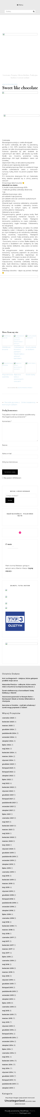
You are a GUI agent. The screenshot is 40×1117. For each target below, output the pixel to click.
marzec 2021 (7, 830)
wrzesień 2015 (8, 995)
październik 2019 (9, 857)
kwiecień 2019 (8, 880)
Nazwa (4, 445)
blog (6, 1097)
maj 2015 (5, 1011)
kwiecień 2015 (8, 1014)
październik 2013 (9, 1084)
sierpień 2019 (7, 864)
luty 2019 (5, 887)
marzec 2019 (7, 883)
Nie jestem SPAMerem (12, 478)
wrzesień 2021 (8, 806)
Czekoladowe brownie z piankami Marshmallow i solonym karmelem (19, 352)
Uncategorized (9, 84)
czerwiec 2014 (8, 1053)
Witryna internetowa (9, 462)
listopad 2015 (7, 987)
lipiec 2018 (6, 914)
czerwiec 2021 (8, 818)
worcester (28, 1101)
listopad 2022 (7, 772)
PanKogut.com (25, 1113)
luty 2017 (5, 953)
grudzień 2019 (8, 853)
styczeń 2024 (7, 760)
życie (23, 1104)
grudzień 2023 (8, 764)
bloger (11, 1097)
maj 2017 (5, 941)
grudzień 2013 (8, 1076)
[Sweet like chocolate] (20, 93)
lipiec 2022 (6, 779)
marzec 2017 (7, 949)
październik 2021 (9, 803)
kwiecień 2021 (8, 826)
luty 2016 (5, 976)
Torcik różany (30, 375)
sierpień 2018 (7, 910)
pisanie (25, 1097)
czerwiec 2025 (8, 718)
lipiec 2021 (6, 814)
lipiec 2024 (6, 745)
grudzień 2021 (8, 795)
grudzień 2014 (8, 1030)
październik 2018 (9, 903)
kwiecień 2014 (8, 1061)
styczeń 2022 (7, 791)
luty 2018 (5, 934)
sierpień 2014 (7, 1045)
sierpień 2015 (7, 999)
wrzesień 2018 (8, 907)
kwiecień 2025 (8, 722)
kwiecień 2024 (8, 753)
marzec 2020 (7, 841)
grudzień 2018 (8, 895)
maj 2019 (5, 876)
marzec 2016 (7, 972)
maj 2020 (5, 833)
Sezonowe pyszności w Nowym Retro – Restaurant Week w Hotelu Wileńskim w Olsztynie (18, 699)
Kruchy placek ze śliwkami (31, 348)
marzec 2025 (7, 726)
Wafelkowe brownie (6, 348)
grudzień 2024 (8, 729)
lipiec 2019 (6, 868)
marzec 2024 (7, 756)
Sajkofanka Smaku (25, 387)
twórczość (31, 1097)
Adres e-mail (6, 454)
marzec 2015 (7, 1018)
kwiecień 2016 (8, 968)
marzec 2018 (7, 930)
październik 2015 (9, 991)
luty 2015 (5, 1022)
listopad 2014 (7, 1034)
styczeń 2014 (7, 1072)
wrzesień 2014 (8, 1041)
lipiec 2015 (6, 1003)
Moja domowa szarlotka (7, 376)
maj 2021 (5, 822)
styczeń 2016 (7, 980)
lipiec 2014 (6, 1049)
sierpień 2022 (7, 776)
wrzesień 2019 (8, 860)
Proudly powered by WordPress (17, 1111)
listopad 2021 (7, 799)
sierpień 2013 (7, 1088)
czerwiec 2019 (8, 872)
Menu (21, 5)
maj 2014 (5, 1057)
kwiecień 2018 (8, 926)
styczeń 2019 (7, 891)
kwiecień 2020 (8, 837)
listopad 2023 (7, 768)
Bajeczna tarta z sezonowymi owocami (18, 378)
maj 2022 (5, 783)
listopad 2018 (7, 899)
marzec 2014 (7, 1065)
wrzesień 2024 (8, 737)
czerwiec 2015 (8, 1007)
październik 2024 (9, 733)
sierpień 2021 (7, 810)
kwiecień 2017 (8, 945)
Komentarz (7, 421)
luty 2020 (6, 845)
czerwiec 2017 (8, 937)
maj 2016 (5, 964)
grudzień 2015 (8, 984)
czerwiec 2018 (8, 918)
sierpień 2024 (7, 741)
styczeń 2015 (7, 1026)
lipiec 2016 (6, 957)
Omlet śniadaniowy (28, 402)
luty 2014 (5, 1068)
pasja (20, 1097)
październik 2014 (9, 1038)
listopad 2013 (7, 1080)
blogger (16, 1097)
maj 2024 (6, 749)
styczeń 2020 (7, 849)
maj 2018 (5, 922)
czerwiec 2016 (8, 961)
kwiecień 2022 (8, 787)
